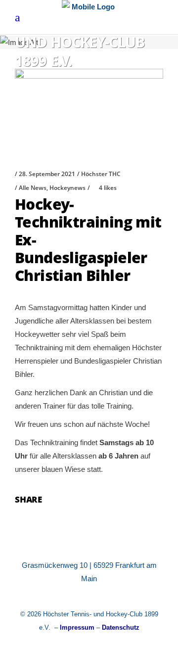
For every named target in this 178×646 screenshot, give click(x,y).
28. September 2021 (47, 174)
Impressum (77, 627)
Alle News (32, 188)
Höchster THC (101, 174)
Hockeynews (67, 188)
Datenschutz (120, 627)
